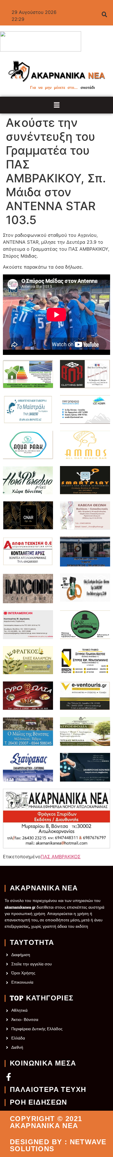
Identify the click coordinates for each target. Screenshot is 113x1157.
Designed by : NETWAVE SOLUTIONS (58, 1145)
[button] (56, 105)
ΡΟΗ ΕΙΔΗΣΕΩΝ (38, 1102)
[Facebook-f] (8, 1077)
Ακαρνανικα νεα (44, 888)
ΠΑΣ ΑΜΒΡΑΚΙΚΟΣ (61, 856)
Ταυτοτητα (32, 942)
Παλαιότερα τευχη (48, 1089)
